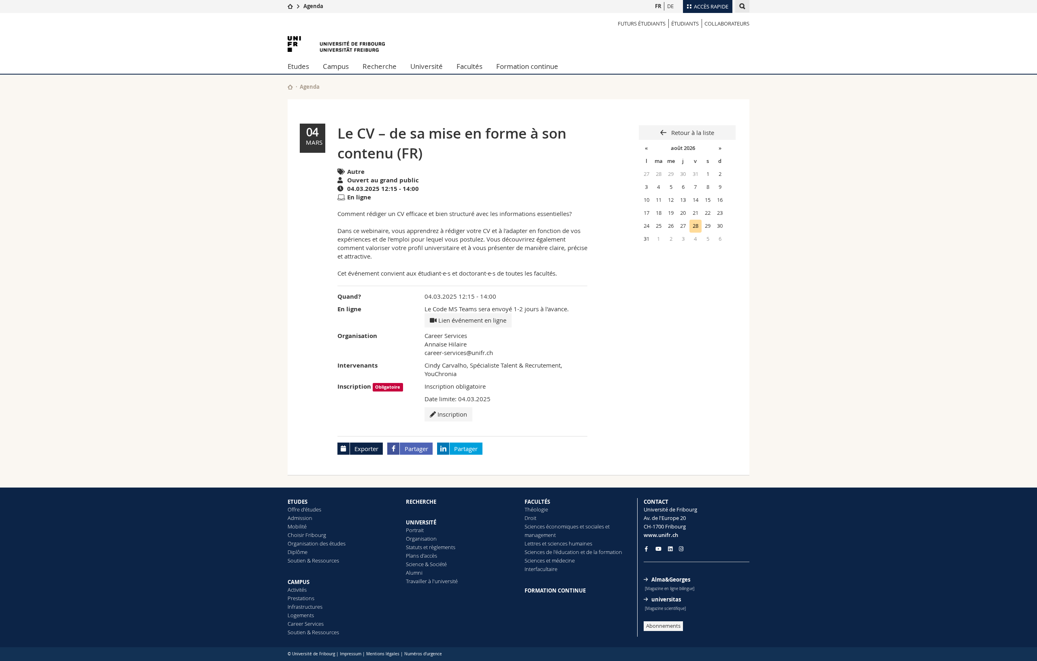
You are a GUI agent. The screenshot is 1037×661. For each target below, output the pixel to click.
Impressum (350, 654)
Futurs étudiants (642, 23)
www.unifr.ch (661, 535)
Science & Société (426, 564)
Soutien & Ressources (313, 560)
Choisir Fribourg (307, 535)
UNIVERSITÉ (421, 522)
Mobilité (297, 526)
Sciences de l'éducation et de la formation (573, 552)
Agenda (313, 6)
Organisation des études (317, 543)
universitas (666, 599)
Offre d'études (304, 509)
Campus (336, 66)
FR (658, 6)
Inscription (451, 414)
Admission (300, 518)
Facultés (469, 66)
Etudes (298, 66)
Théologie (536, 509)
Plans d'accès (421, 555)
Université (426, 66)
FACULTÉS (537, 501)
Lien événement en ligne (471, 320)
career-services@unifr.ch (459, 353)
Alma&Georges (670, 579)
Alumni (414, 572)
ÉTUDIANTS (685, 23)
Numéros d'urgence (423, 654)
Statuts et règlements (430, 547)
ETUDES (297, 501)
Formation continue (527, 66)
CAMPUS (298, 582)
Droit (530, 518)
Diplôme (297, 552)
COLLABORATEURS (726, 23)
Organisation (421, 538)
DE (670, 6)
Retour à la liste (692, 132)
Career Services (306, 623)
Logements (301, 615)
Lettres (533, 543)
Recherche (380, 66)
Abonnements (663, 625)
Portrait (415, 530)
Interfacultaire (541, 569)
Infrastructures (305, 606)
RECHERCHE (421, 501)
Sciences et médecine (550, 560)
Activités (297, 589)
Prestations (301, 598)
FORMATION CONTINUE (555, 590)
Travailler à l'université (432, 581)
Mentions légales (382, 654)
